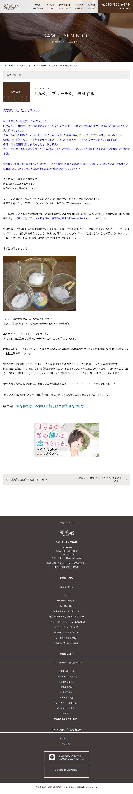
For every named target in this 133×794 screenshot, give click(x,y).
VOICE (79, 6)
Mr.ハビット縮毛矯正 (66, 600)
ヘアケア (66, 713)
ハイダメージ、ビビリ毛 (66, 676)
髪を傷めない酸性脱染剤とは (66, 632)
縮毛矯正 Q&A (66, 606)
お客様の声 (66, 743)
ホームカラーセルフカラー (66, 703)
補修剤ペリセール (66, 681)
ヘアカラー (41, 65)
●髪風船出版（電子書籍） (66, 770)
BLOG (50, 6)
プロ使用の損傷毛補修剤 (66, 638)
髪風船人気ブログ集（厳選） (66, 719)
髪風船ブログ (25, 65)
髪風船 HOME (66, 587)
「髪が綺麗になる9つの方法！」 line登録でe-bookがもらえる (71, 757)
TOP (37, 6)
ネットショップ (66, 738)
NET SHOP (64, 6)
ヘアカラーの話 (66, 697)
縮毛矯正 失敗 (66, 692)
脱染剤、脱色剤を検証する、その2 (29, 479)
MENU (91, 6)
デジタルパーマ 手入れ (66, 708)
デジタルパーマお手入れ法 (66, 627)
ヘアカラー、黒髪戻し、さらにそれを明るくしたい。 (99, 479)
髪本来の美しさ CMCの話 (66, 643)
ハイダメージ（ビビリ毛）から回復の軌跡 (66, 622)
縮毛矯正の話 (66, 687)
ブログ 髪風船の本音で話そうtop (67, 662)
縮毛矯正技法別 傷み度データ (66, 611)
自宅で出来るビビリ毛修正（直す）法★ (66, 616)
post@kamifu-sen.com (72, 558)
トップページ (8, 65)
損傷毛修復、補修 (66, 671)
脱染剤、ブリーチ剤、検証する (64, 65)
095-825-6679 (117, 4)
